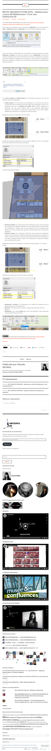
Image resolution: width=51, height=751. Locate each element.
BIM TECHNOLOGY (22, 19)
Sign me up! (7, 444)
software (28, 726)
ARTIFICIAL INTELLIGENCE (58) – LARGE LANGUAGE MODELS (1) (19, 682)
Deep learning (22, 720)
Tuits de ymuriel (7, 708)
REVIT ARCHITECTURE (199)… (20, 645)
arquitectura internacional (15, 714)
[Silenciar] (44, 538)
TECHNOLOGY (39, 726)
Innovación (4, 722)
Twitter (5, 705)
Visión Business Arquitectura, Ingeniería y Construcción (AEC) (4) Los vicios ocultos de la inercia (25, 677)
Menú (25, 5)
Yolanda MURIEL (6, 19)
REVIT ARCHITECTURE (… (11, 648)
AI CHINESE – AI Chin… (10, 642)
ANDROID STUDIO (6, 714)
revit (7, 341)
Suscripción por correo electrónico (12, 431)
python (17, 724)
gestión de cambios (40, 720)
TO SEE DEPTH (14, 729)
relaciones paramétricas (27, 724)
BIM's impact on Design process (16, 717)
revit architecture (17, 726)
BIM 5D (28, 717)
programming (12, 724)
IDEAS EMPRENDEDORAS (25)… (28, 637)
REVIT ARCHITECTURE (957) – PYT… (29, 648)
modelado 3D (22, 722)
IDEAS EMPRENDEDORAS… (12, 637)
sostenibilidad (33, 726)
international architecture (13, 722)
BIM (4, 341)
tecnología (6, 729)
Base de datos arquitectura (41, 715)
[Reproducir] (4, 538)
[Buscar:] (24, 457)
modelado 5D (29, 722)
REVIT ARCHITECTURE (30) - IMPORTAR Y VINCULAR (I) (29, 690)
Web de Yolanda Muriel (26, 729)
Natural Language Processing (37, 722)
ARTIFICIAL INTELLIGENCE (27, 715)
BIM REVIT (33, 717)
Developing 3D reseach (30, 720)
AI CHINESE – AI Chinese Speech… (27, 642)
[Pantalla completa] (46, 538)
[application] (25, 526)
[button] (10, 490)
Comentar (44, 410)
